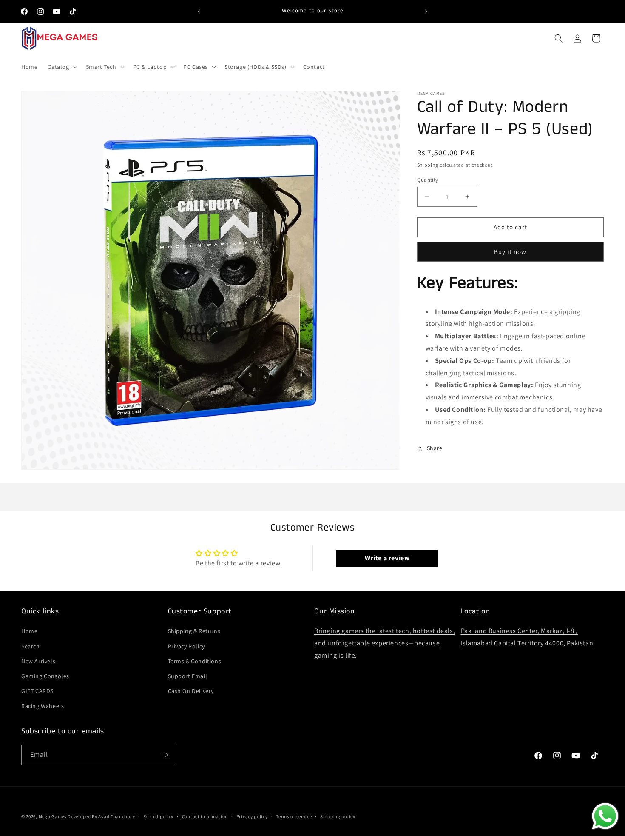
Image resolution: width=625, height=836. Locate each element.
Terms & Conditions (195, 661)
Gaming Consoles (45, 676)
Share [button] (435, 448)
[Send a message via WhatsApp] (605, 816)
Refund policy (158, 816)
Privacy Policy (186, 646)
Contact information (205, 816)
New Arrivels (38, 661)
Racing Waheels (42, 706)
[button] (61, 67)
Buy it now (510, 252)
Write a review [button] (387, 558)
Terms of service (294, 816)
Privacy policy (252, 816)
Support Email (187, 676)
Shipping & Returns (194, 631)
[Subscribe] (164, 755)
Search (30, 646)
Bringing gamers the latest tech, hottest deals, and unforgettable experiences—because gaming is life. (384, 643)
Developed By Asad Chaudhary (101, 816)
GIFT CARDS (37, 691)
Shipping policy (337, 816)
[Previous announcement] (199, 11)
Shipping (428, 165)
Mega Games (53, 816)
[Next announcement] (426, 11)
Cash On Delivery (191, 691)
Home (29, 631)
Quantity (427, 179)
